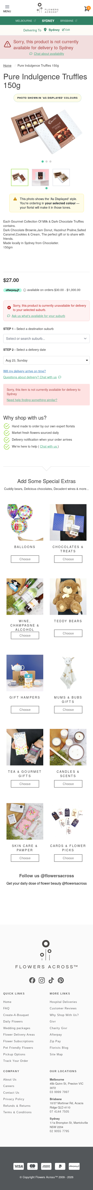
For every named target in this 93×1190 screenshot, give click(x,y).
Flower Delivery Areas (19, 1034)
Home (7, 65)
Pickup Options (14, 1054)
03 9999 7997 (59, 1092)
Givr (53, 1021)
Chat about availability (49, 53)
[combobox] (43, 338)
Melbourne (24, 20)
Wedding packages (16, 1028)
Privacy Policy (13, 1099)
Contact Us (11, 1092)
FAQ (6, 1008)
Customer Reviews (63, 1008)
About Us (10, 1079)
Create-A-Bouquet (16, 1015)
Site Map (56, 1054)
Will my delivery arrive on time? (24, 371)
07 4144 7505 (59, 1111)
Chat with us (49, 446)
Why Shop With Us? (64, 1015)
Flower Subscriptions (18, 1041)
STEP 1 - (9, 328)
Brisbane (67, 20)
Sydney (48, 20)
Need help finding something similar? (32, 400)
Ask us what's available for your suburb (38, 316)
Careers (8, 1086)
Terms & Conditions (17, 1112)
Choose (24, 559)
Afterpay (56, 1034)
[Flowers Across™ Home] (47, 8)
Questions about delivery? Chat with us (30, 377)
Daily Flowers (13, 1021)
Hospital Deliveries (63, 1002)
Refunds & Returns (17, 1105)
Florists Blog (59, 1047)
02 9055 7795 (59, 1131)
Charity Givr (58, 1028)
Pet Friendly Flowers (18, 1047)
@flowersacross (57, 875)
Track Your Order (15, 1060)
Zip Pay (55, 1041)
